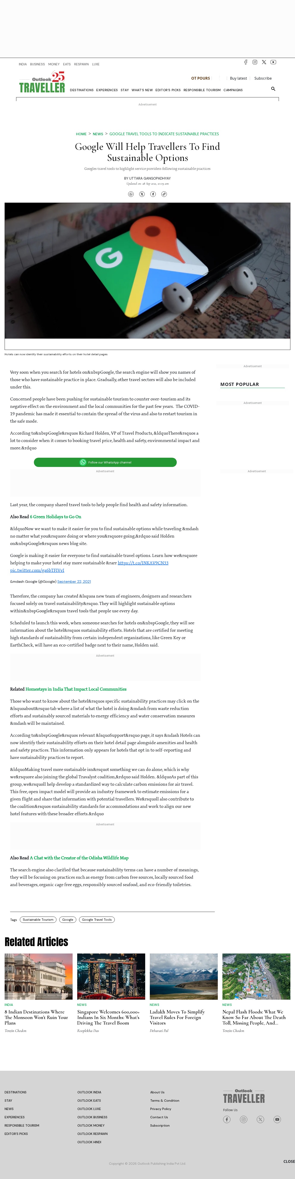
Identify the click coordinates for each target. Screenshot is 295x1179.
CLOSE (289, 1161)
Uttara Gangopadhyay (150, 178)
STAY (8, 1100)
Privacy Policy (160, 1109)
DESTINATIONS (16, 1092)
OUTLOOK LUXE (89, 1109)
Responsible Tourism (202, 90)
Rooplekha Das (88, 1030)
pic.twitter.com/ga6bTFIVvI (37, 570)
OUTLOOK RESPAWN (92, 1134)
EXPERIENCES (15, 1117)
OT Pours (200, 78)
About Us (157, 1092)
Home (81, 134)
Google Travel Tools (97, 919)
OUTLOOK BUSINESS (92, 1117)
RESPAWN (81, 64)
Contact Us (159, 1117)
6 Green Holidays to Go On (55, 517)
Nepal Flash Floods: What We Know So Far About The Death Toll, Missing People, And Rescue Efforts (254, 1020)
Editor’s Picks (168, 90)
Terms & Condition (164, 1100)
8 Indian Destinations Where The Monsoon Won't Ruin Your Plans (36, 1017)
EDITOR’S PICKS (16, 1134)
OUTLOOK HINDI (89, 1142)
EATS (67, 64)
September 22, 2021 (74, 581)
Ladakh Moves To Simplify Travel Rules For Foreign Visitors (177, 1017)
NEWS (9, 1109)
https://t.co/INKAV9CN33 (143, 563)
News (98, 134)
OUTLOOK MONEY (91, 1125)
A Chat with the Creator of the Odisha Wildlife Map (79, 858)
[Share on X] (142, 194)
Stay (125, 90)
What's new (142, 90)
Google (67, 919)
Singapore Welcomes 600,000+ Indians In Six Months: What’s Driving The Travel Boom (108, 1017)
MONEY (54, 64)
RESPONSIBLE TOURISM (22, 1125)
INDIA (23, 64)
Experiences (107, 90)
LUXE (96, 64)
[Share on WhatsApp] (131, 194)
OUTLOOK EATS (89, 1100)
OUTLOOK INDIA (89, 1092)
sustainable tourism (38, 919)
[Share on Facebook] (153, 194)
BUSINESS (37, 64)
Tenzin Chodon (15, 1030)
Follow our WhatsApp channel (109, 462)
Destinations (82, 90)
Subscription (160, 1125)
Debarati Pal (159, 1030)
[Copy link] (164, 194)
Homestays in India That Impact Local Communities (76, 689)
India (9, 1005)
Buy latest (238, 78)
